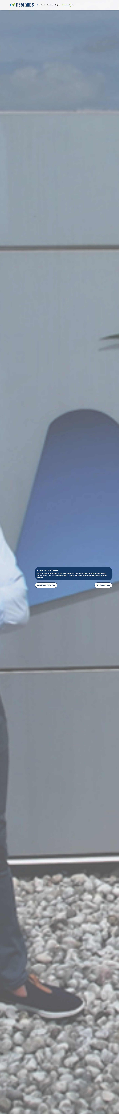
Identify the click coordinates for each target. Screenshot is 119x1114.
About (43, 5)
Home (38, 5)
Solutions (50, 5)
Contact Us (66, 5)
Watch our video (103, 585)
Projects (57, 5)
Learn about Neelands (46, 585)
